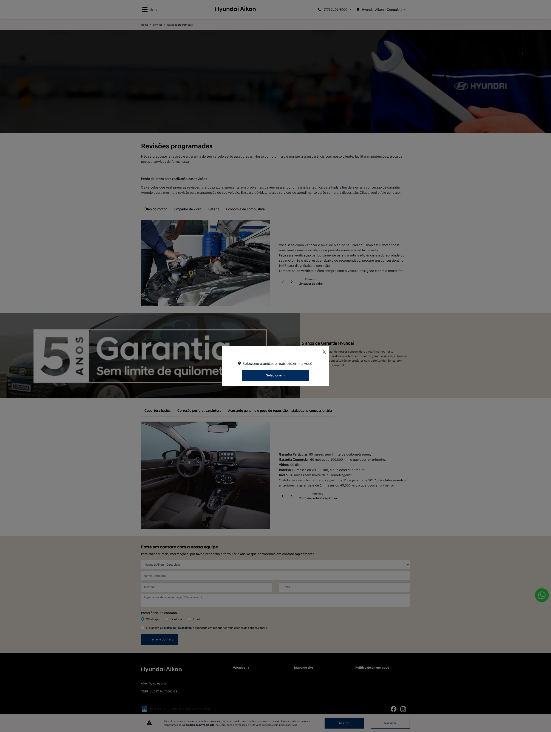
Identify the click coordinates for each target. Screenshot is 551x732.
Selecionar (274, 375)
